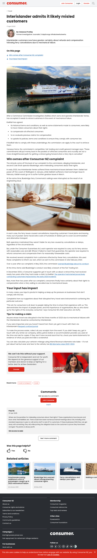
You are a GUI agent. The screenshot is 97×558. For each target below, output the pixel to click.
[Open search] (93, 3)
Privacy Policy (7, 517)
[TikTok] (67, 546)
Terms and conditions (10, 514)
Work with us (7, 547)
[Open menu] (3, 3)
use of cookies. (53, 555)
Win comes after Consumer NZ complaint (26, 55)
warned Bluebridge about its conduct (73, 264)
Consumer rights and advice (13, 507)
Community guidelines (11, 520)
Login (78, 3)
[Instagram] (63, 546)
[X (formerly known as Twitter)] (59, 546)
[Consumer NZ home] (17, 3)
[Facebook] (55, 546)
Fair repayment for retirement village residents (20, 538)
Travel (36, 383)
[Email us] (51, 546)
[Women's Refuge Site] (75, 546)
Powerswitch (55, 519)
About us (5, 504)
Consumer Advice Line (58, 507)
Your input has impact (18, 59)
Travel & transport (24, 383)
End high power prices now (12, 535)
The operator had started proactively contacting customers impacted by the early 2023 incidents (46, 275)
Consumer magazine (58, 504)
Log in (48, 404)
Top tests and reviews (58, 510)
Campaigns (7, 532)
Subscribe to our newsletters (13, 510)
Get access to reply (16, 431)
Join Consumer (67, 3)
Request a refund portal (28, 326)
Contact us (6, 523)
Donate (86, 3)
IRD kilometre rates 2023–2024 (62, 344)
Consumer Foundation (58, 522)
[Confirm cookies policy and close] (94, 552)
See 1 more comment (48, 438)
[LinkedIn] (71, 546)
